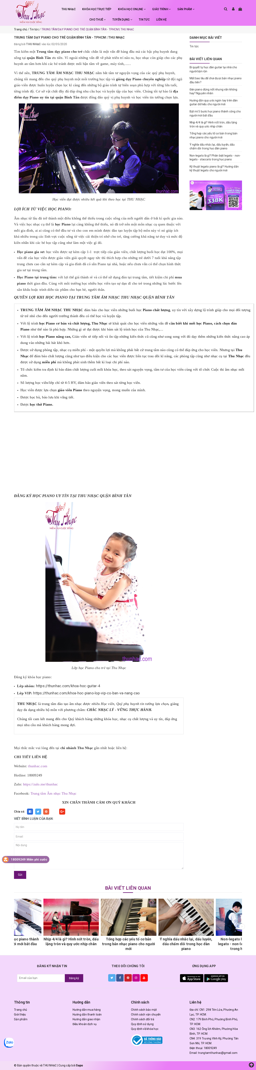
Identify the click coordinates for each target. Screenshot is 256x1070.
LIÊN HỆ (161, 19)
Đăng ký (74, 978)
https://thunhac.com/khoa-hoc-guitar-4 (68, 686)
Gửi (20, 874)
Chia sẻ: (19, 811)
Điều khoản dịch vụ (85, 1024)
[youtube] (144, 977)
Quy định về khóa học (144, 1028)
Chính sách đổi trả (142, 1019)
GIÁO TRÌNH (160, 9)
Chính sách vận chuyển (146, 1014)
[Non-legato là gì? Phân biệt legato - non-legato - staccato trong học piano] (214, 917)
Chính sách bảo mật (144, 1009)
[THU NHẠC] (31, 12)
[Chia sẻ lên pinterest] (46, 812)
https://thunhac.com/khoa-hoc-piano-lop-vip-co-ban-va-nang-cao (86, 693)
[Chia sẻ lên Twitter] (38, 812)
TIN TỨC (144, 19)
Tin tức (194, 46)
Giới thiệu (20, 1014)
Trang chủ (20, 1009)
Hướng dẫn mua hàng (87, 1009)
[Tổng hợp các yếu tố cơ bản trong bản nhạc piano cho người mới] (99, 917)
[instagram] (136, 977)
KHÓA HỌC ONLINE (131, 9)
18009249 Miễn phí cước (29, 859)
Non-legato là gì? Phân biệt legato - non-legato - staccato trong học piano (214, 944)
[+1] (62, 812)
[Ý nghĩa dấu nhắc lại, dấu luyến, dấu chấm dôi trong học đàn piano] (157, 917)
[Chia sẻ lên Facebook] (30, 812)
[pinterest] (128, 977)
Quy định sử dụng (142, 1024)
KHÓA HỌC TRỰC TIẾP (96, 9)
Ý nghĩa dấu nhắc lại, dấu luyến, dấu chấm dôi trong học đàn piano (157, 944)
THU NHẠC (69, 9)
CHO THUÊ (96, 19)
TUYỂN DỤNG (121, 19)
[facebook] (120, 977)
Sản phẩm (20, 1019)
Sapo (79, 1065)
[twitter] (112, 977)
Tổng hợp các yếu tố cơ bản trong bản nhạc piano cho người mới (99, 944)
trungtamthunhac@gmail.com (217, 1052)
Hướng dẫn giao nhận (86, 1019)
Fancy (54, 811)
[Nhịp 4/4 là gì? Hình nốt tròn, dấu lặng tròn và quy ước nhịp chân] (42, 917)
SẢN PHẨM (185, 9)
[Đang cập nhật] (216, 195)
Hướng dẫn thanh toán (87, 1014)
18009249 (210, 1048)
